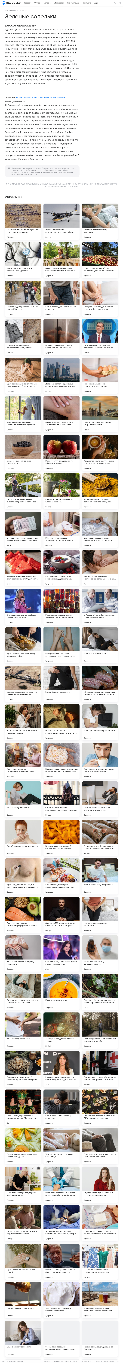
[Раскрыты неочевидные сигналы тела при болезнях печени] (100, 299)
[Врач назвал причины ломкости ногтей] (23, 1262)
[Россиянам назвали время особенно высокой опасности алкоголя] (100, 1300)
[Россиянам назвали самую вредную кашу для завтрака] (61, 568)
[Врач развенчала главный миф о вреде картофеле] (23, 645)
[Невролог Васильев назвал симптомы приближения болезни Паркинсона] (23, 491)
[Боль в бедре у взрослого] (61, 684)
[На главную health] (13, 3)
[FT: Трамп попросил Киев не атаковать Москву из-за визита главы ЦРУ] (100, 337)
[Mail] (3, 3)
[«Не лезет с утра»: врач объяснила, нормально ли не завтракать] (61, 876)
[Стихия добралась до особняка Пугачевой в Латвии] (23, 607)
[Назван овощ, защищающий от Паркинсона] (100, 1339)
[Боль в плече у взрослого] (23, 1339)
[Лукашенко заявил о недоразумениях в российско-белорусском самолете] (61, 222)
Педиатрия (23, 10)
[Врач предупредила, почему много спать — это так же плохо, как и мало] (100, 530)
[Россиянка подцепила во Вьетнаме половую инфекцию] (23, 414)
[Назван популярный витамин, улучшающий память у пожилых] (61, 260)
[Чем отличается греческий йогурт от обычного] (61, 1300)
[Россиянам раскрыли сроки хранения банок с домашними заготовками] (61, 607)
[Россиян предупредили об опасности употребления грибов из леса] (23, 1069)
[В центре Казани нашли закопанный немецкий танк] (23, 337)
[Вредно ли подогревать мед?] (23, 1300)
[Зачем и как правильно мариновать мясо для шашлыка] (61, 1339)
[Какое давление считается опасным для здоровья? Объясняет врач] (23, 260)
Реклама (20, 1361)
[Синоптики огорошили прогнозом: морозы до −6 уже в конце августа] (61, 799)
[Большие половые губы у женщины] (100, 222)
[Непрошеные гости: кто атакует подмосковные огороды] (23, 1223)
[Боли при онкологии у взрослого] (100, 722)
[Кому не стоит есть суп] (61, 992)
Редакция (46, 1361)
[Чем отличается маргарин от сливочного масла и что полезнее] (100, 1223)
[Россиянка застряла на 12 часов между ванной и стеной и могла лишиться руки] (61, 1185)
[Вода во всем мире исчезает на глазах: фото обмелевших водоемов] (23, 684)
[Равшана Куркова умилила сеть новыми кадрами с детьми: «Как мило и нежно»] (61, 1069)
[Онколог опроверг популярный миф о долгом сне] (23, 1185)
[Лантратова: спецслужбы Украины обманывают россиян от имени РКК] (100, 1069)
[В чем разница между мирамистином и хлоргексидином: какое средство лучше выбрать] (100, 953)
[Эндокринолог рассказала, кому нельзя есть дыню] (23, 1146)
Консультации (10, 10)
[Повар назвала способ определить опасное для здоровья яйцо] (100, 376)
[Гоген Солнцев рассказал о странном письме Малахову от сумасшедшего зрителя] (23, 1108)
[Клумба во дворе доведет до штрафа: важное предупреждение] (61, 491)
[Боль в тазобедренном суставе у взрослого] (61, 299)
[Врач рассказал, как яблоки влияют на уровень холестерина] (100, 260)
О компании (11, 1361)
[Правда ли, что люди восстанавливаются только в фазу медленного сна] (61, 722)
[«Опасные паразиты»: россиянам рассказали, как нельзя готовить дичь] (100, 684)
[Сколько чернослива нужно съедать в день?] (23, 453)
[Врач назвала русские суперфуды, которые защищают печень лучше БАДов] (61, 761)
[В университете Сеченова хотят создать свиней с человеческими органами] (100, 838)
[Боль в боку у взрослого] (23, 1030)
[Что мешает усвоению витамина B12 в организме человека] (100, 1108)
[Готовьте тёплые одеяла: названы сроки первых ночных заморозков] (100, 992)
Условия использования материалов (65, 1361)
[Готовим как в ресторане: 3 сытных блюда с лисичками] (61, 838)
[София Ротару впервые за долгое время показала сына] (61, 953)
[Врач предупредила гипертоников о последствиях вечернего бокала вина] (23, 761)
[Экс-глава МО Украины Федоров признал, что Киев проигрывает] (61, 915)
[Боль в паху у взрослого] (23, 799)
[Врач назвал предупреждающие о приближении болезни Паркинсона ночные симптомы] (100, 1146)
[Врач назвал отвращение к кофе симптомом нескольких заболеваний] (100, 761)
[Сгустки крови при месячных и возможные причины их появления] (100, 1185)
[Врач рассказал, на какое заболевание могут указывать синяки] (61, 645)
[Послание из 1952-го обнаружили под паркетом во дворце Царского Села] (23, 222)
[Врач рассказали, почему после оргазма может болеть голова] (23, 376)
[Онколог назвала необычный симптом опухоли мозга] (100, 799)
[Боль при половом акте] (100, 645)
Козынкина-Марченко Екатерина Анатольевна (40, 97)
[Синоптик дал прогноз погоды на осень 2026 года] (23, 299)
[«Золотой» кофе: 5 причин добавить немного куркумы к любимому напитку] (100, 491)
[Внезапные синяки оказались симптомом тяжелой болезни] (61, 414)
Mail (3, 1361)
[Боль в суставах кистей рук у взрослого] (23, 953)
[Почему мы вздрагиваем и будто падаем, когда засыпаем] (23, 992)
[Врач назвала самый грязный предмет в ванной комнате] (61, 337)
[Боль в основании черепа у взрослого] (61, 1108)
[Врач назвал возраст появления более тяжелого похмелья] (61, 1262)
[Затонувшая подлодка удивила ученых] (61, 1030)
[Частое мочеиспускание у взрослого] (100, 915)
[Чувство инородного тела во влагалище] (61, 1146)
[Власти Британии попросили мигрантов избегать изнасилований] (100, 414)
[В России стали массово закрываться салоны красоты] (61, 530)
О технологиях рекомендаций (103, 1361)
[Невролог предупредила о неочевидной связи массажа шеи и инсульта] (100, 568)
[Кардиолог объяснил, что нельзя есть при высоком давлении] (100, 453)
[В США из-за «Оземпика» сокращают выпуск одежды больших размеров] (100, 1262)
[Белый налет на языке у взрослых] (23, 838)
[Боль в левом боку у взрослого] (100, 876)
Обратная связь (85, 1361)
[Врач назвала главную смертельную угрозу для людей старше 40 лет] (23, 915)
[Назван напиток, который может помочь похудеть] (23, 722)
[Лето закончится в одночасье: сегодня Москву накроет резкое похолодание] (61, 376)
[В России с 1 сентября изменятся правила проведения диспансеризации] (100, 607)
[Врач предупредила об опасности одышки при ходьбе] (100, 1030)
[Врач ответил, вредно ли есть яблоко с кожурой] (61, 453)
